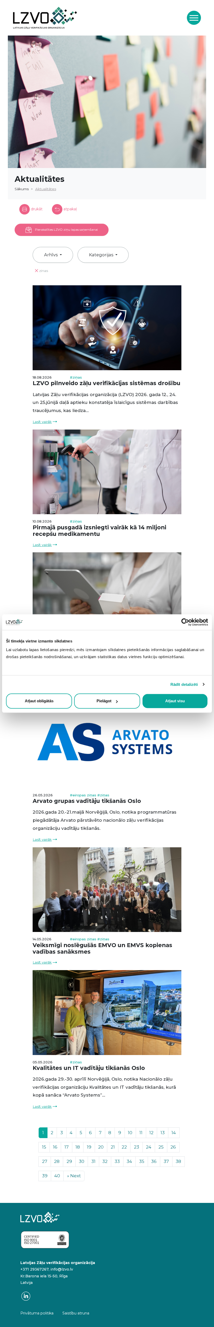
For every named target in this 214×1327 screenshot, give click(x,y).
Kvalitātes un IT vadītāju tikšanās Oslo (89, 1067)
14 (173, 1132)
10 (130, 1132)
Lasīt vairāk (42, 422)
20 (101, 1147)
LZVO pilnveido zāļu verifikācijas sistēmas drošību (106, 383)
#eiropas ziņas (83, 795)
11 (140, 1132)
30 (81, 1161)
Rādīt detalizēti (184, 684)
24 (148, 1147)
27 (44, 1161)
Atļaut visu (175, 701)
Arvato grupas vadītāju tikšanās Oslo (87, 800)
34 (129, 1161)
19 (89, 1147)
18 (77, 1147)
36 (154, 1161)
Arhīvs (51, 254)
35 (141, 1161)
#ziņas (76, 377)
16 (55, 1147)
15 (44, 1147)
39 (44, 1175)
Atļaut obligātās (39, 701)
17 (66, 1147)
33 (117, 1161)
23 (136, 1147)
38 (178, 1161)
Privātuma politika (37, 1313)
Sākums (22, 189)
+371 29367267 (34, 1269)
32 (105, 1161)
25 (161, 1147)
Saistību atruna (75, 1313)
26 (173, 1147)
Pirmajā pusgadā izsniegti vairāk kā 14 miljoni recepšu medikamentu (99, 530)
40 (57, 1175)
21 (113, 1147)
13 (162, 1132)
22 (124, 1147)
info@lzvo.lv (61, 1269)
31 (93, 1161)
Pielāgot (104, 701)
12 (151, 1132)
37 (166, 1161)
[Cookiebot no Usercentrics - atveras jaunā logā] (185, 622)
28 (57, 1161)
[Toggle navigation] (194, 18)
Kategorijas (101, 254)
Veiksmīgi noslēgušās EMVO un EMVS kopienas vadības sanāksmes (102, 948)
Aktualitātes (45, 189)
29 (69, 1161)
